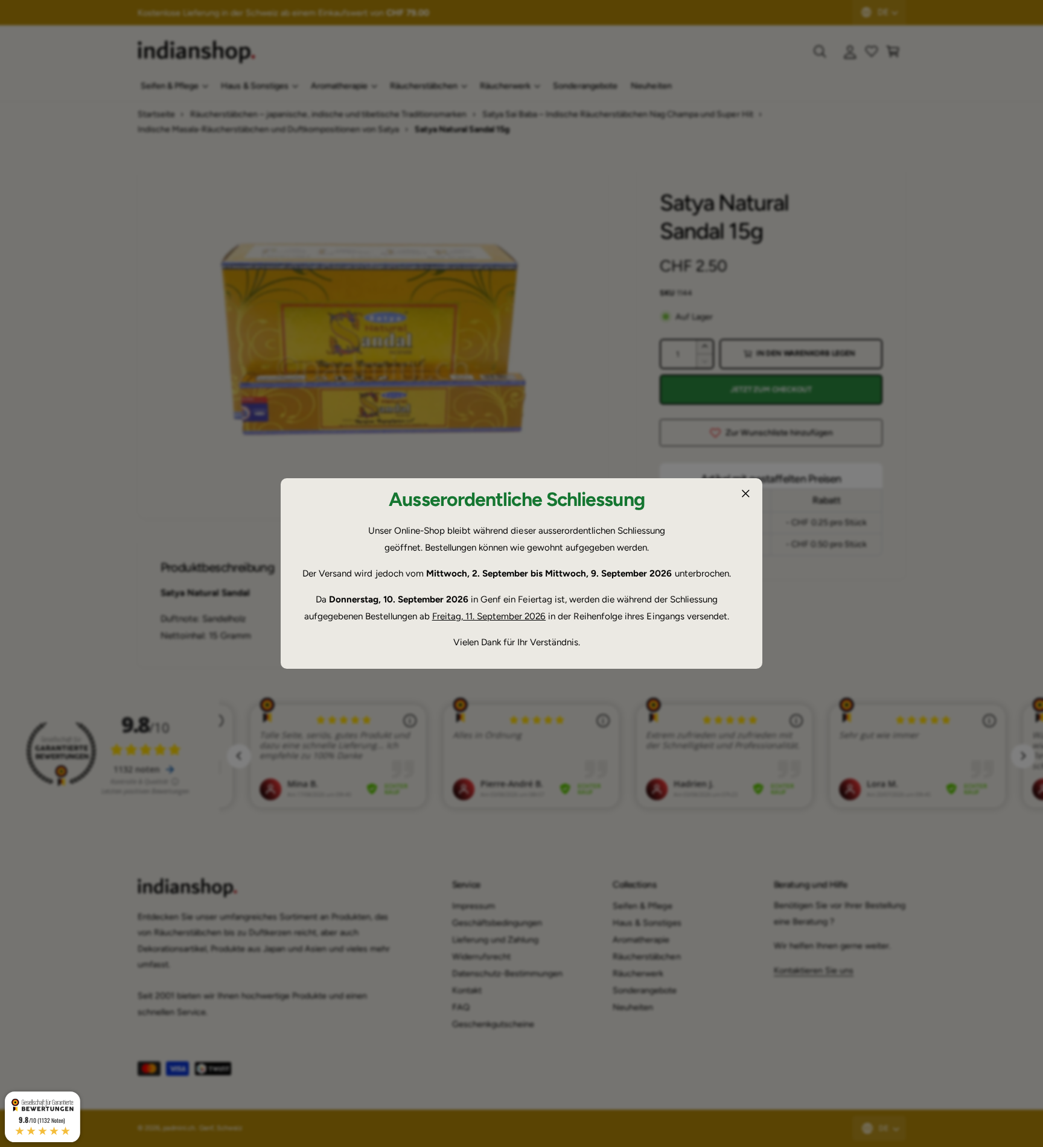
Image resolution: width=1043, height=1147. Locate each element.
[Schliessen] (745, 493)
